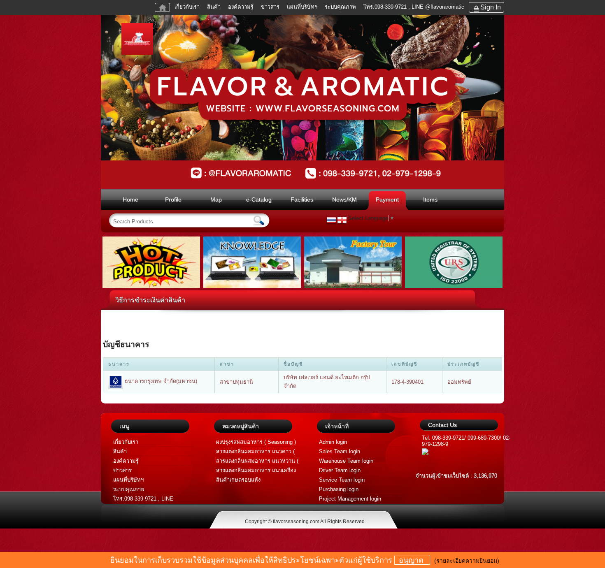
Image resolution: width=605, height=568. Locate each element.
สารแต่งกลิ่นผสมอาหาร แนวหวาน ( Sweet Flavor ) (257, 462)
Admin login (333, 442)
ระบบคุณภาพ (340, 7)
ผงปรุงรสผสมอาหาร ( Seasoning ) (256, 442)
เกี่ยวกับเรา (187, 7)
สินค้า (214, 7)
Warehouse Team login (346, 461)
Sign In (490, 7)
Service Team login (342, 480)
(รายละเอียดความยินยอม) (466, 560)
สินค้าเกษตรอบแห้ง (238, 480)
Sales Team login (339, 451)
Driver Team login (340, 470)
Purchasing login (338, 489)
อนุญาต (412, 560)
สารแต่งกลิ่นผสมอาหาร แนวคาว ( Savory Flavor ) (255, 452)
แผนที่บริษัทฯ (303, 7)
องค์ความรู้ (241, 7)
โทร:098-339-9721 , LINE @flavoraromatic (413, 7)
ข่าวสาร (270, 7)
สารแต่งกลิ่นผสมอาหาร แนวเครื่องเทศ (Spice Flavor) (256, 471)
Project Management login (350, 499)
